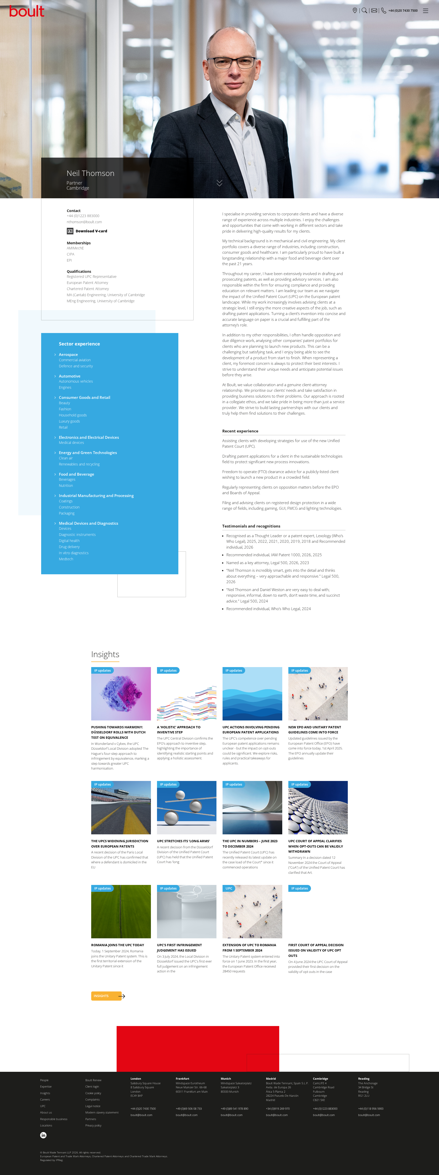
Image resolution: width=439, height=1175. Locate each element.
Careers (45, 1099)
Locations (46, 1125)
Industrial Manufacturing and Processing (96, 495)
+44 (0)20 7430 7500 (143, 1108)
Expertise (46, 1086)
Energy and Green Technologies (88, 452)
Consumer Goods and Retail (84, 397)
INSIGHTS (101, 995)
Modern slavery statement (102, 1112)
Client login (92, 1086)
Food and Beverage (76, 474)
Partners (90, 1119)
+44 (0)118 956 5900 (370, 1108)
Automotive (70, 376)
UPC (229, 888)
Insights (45, 1093)
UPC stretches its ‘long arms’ (183, 841)
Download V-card (91, 231)
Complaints (92, 1099)
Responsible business (53, 1119)
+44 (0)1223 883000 (83, 215)
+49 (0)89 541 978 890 (234, 1108)
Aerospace (68, 354)
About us (46, 1112)
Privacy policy (93, 1125)
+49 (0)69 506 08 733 (189, 1108)
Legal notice (92, 1106)
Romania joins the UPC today (117, 945)
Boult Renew (93, 1080)
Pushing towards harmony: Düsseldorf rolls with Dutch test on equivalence (118, 732)
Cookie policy (93, 1093)
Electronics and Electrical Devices (89, 437)
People (44, 1080)
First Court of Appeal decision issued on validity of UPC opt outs (316, 950)
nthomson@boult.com (84, 221)
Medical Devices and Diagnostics (88, 523)
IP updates (102, 670)
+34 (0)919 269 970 (278, 1108)
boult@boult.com (141, 1115)
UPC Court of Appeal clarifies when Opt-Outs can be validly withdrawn (315, 846)
